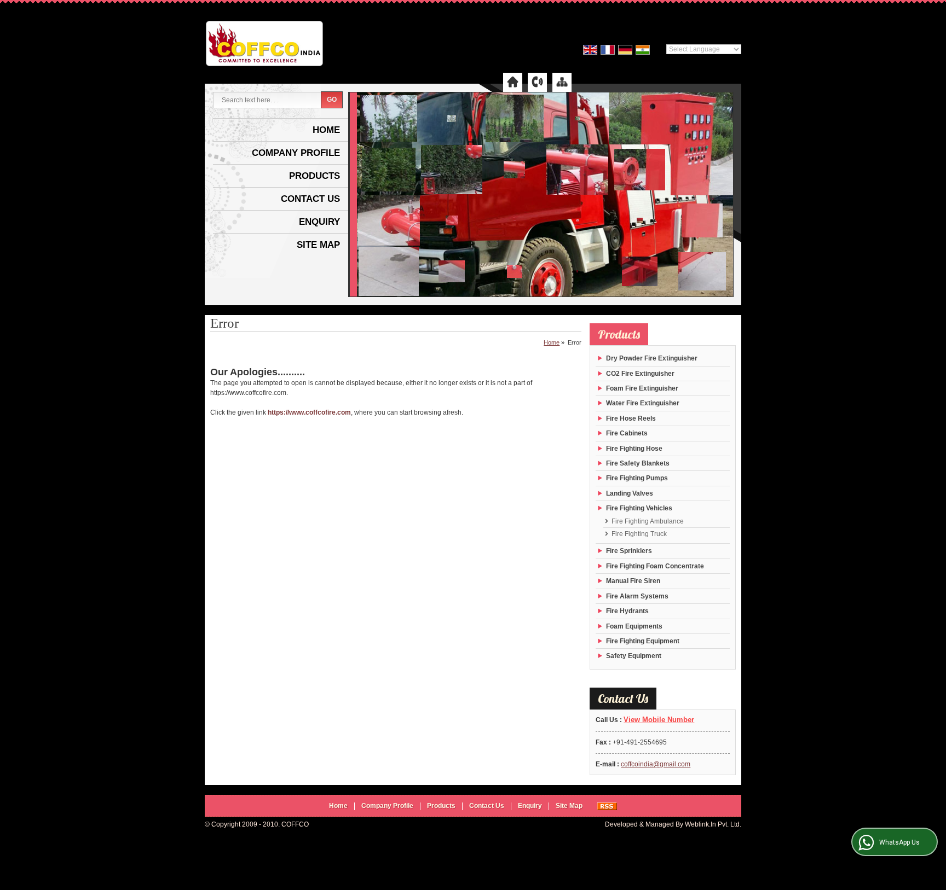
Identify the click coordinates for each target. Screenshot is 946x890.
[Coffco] (264, 45)
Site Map (318, 245)
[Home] (512, 82)
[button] (659, 720)
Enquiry (319, 222)
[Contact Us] (537, 82)
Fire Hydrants (627, 611)
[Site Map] (562, 82)
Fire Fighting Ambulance (648, 521)
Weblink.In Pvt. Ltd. (713, 824)
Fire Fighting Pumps (637, 478)
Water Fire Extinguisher (642, 403)
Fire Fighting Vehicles (639, 508)
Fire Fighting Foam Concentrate (655, 566)
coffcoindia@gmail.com (655, 764)
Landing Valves (629, 493)
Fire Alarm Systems (637, 596)
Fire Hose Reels (631, 418)
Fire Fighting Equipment (642, 641)
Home (326, 130)
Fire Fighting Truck (639, 534)
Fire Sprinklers (629, 551)
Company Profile (296, 153)
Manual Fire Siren (633, 581)
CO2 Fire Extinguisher (640, 373)
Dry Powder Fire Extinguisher (651, 358)
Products (314, 176)
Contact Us (310, 199)
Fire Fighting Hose (634, 448)
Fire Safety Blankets (638, 463)
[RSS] (607, 806)
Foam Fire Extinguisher (642, 388)
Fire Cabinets (627, 433)
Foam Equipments (634, 626)
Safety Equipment (633, 656)
